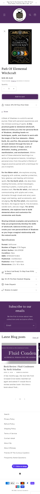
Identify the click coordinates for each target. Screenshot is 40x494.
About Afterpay (10, 448)
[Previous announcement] (4, 3)
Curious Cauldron (22, 490)
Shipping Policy (10, 429)
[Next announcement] (36, 3)
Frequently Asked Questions (15, 458)
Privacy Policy (9, 419)
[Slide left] (15, 399)
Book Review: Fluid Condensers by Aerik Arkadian (19, 368)
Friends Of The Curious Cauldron (17, 453)
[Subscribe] (33, 325)
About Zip (8, 443)
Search (6, 414)
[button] (4, 14)
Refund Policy (9, 424)
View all (35, 338)
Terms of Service (10, 433)
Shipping (13, 81)
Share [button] (6, 112)
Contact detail (9, 438)
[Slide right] (24, 399)
